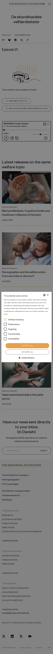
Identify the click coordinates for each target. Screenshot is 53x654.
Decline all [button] (27, 352)
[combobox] (44, 295)
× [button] (48, 295)
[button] (27, 357)
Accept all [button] (27, 346)
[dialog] (26, 327)
